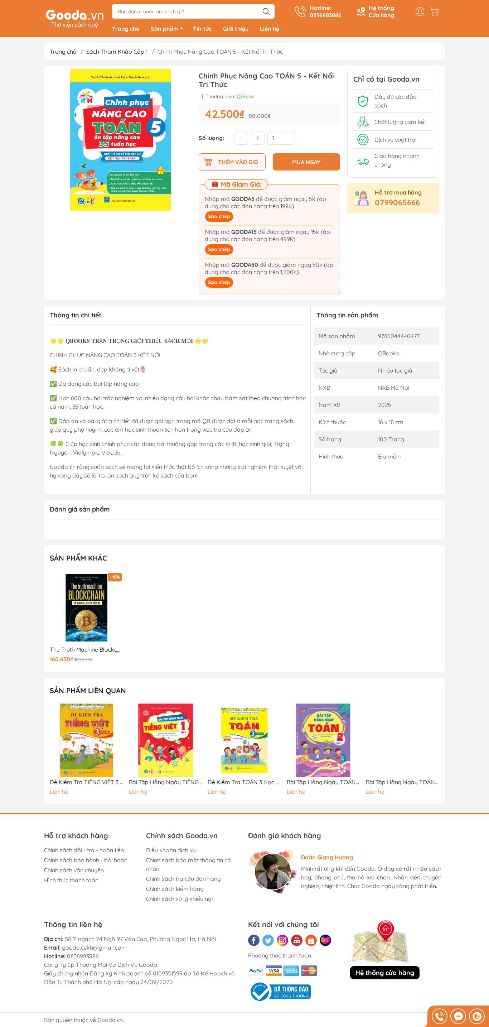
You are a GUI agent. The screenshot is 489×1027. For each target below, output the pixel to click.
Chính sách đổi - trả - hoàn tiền (84, 850)
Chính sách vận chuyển (74, 870)
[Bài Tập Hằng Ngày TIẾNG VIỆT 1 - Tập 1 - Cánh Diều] (166, 740)
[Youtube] (296, 940)
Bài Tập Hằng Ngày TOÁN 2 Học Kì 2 (323, 782)
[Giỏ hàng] (436, 11)
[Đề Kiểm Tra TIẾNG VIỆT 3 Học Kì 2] (87, 740)
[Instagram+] (282, 940)
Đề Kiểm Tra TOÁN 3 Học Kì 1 (244, 782)
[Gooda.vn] (74, 17)
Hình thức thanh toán (71, 880)
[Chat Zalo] (477, 1016)
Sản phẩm (165, 28)
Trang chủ (125, 28)
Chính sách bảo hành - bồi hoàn (85, 860)
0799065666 (397, 202)
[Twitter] (268, 940)
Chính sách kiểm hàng (175, 888)
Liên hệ (269, 28)
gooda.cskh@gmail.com (94, 947)
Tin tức (202, 28)
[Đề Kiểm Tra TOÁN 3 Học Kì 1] (244, 740)
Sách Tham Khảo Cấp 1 (116, 51)
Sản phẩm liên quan (88, 690)
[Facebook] (254, 940)
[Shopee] (311, 940)
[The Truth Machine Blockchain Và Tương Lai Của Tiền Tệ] (87, 608)
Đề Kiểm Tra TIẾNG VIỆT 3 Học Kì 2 (87, 782)
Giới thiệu (235, 28)
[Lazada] (325, 940)
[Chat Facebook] (458, 1016)
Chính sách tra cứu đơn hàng (183, 878)
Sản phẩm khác (78, 557)
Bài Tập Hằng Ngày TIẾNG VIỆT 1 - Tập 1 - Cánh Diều (166, 782)
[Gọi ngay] (439, 1016)
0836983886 (83, 956)
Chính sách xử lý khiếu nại (179, 898)
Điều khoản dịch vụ (171, 850)
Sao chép (219, 216)
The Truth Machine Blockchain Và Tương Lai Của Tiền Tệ (87, 649)
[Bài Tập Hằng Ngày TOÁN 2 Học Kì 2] (323, 740)
